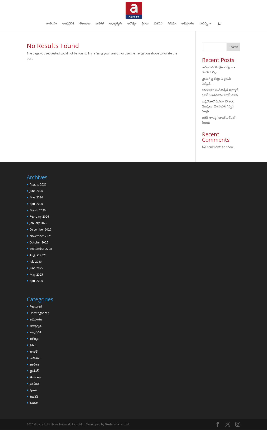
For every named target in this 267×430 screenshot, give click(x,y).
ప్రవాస (33, 390)
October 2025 (39, 242)
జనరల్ (100, 23)
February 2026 (39, 216)
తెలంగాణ (85, 23)
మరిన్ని (204, 23)
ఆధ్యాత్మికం (115, 23)
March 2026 (38, 210)
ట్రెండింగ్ (34, 371)
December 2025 (40, 229)
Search (233, 47)
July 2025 (36, 262)
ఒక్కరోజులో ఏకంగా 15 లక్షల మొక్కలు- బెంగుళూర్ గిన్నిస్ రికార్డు (218, 106)
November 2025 (41, 236)
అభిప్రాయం (187, 23)
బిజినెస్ (158, 23)
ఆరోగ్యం (131, 23)
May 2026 (36, 197)
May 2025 (36, 274)
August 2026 (38, 184)
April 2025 (36, 281)
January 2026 (38, 223)
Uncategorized (39, 313)
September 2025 (41, 249)
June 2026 (36, 191)
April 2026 (36, 204)
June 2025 (36, 268)
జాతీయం (51, 23)
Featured (36, 306)
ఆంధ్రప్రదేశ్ (68, 23)
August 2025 (38, 255)
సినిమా (172, 23)
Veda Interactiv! (117, 424)
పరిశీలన (34, 384)
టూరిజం (34, 364)
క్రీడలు (145, 23)
